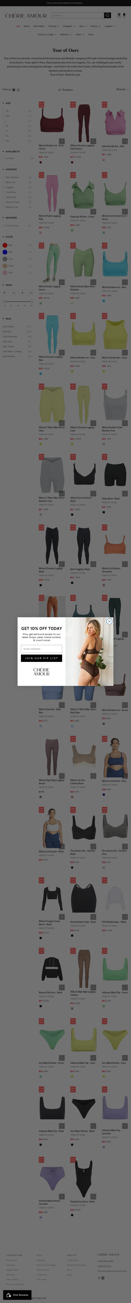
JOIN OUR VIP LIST (41, 658)
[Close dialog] (109, 621)
